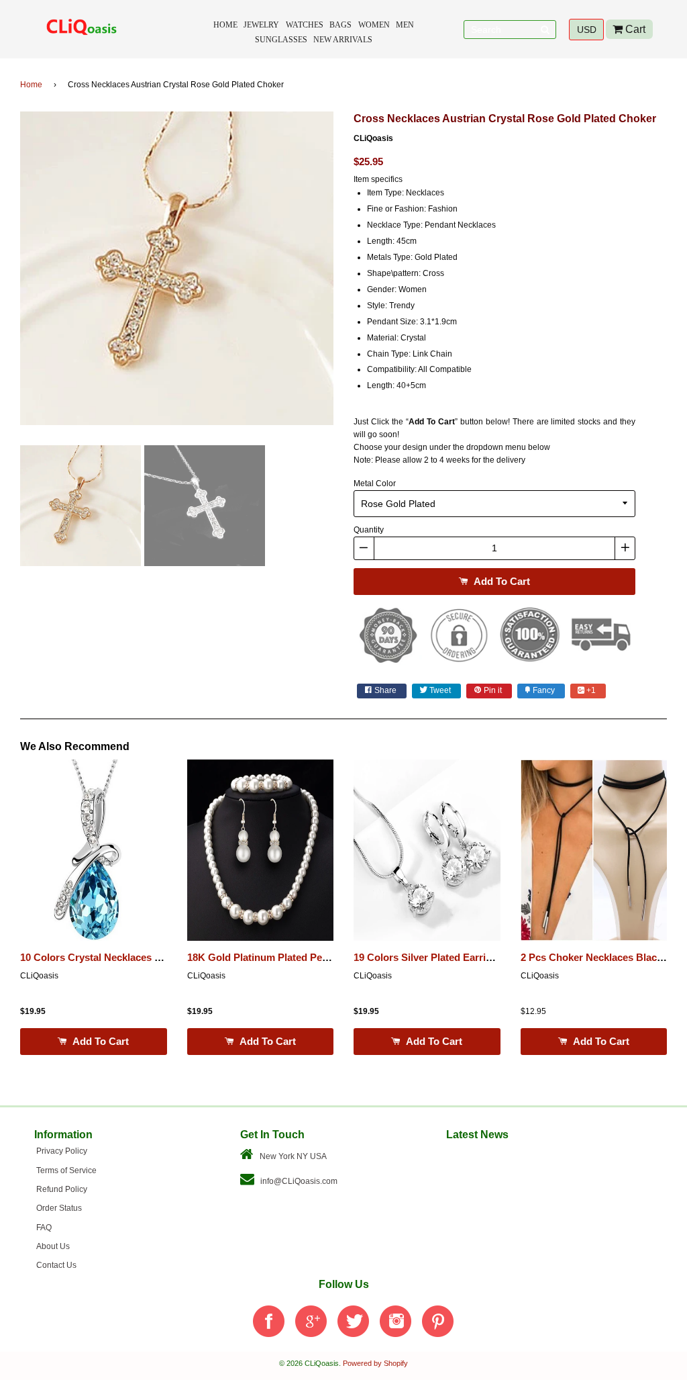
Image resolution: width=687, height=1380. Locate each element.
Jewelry (261, 25)
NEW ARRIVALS (342, 39)
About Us (53, 1246)
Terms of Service (66, 1170)
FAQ (44, 1227)
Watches (304, 25)
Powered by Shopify (375, 1363)
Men (405, 25)
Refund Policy (61, 1189)
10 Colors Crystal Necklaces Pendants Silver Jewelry (143, 957)
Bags (340, 25)
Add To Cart (500, 581)
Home (225, 25)
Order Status (59, 1208)
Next (353, 273)
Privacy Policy (61, 1151)
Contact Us (56, 1265)
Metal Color (375, 483)
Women (374, 25)
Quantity (369, 530)
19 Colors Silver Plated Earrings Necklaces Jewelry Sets (485, 957)
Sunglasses (281, 39)
